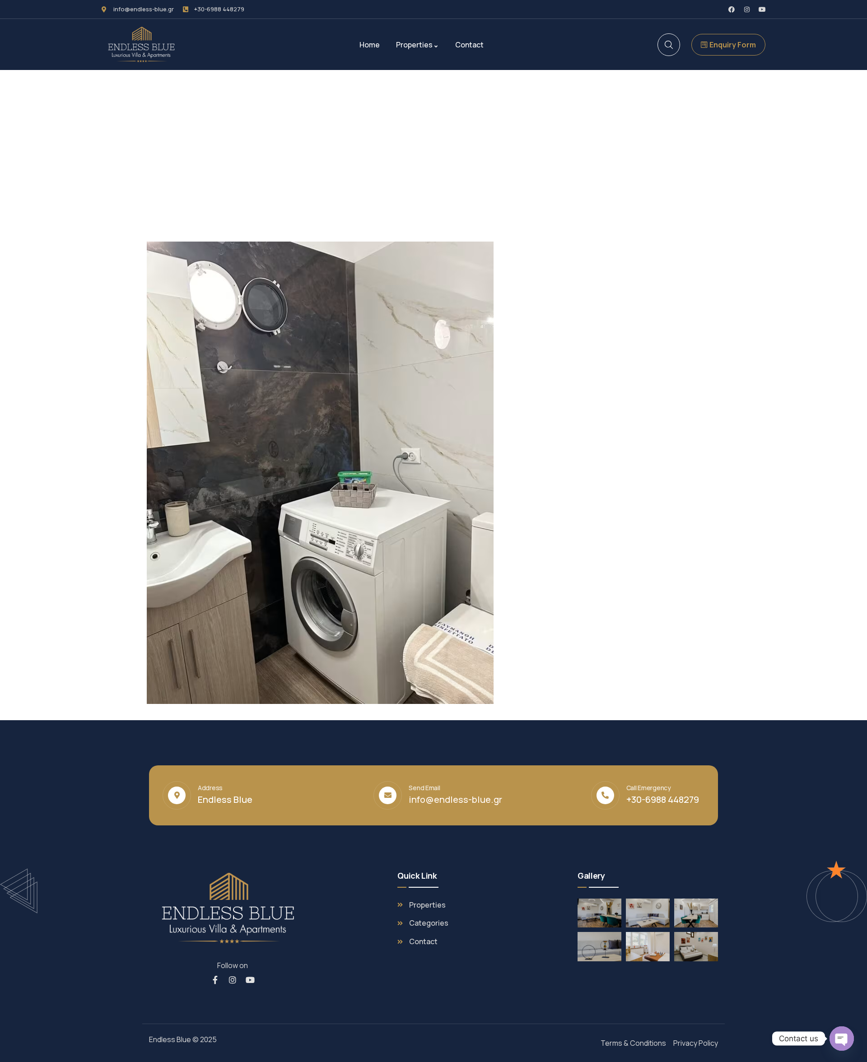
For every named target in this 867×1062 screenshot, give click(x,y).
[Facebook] (731, 9)
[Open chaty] (842, 1038)
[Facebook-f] (215, 979)
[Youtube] (762, 9)
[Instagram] (747, 9)
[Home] (144, 44)
